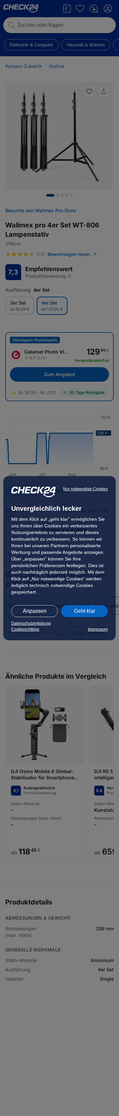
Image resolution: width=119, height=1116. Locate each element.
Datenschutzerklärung (31, 623)
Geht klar (84, 611)
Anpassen (35, 611)
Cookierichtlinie (25, 629)
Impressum (98, 629)
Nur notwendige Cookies (85, 489)
